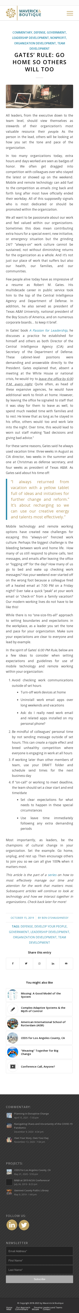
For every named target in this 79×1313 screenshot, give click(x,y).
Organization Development (35, 43)
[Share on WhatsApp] (39, 963)
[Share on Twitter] (26, 963)
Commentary (22, 32)
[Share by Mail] (66, 963)
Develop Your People (50, 926)
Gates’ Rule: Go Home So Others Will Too (39, 62)
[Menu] (68, 13)
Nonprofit (58, 38)
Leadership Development (30, 38)
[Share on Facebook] (12, 963)
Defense (39, 32)
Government (56, 32)
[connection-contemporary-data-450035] (39, 96)
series (52, 875)
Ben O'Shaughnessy (55, 917)
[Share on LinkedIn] (53, 963)
